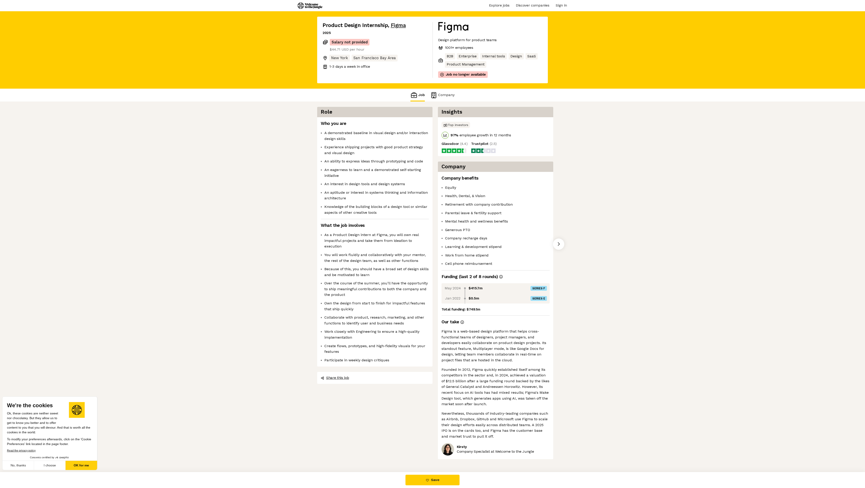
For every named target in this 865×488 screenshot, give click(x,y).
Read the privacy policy (23, 450)
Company (446, 95)
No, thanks (20, 465)
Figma (398, 25)
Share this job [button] (337, 378)
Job (421, 95)
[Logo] (310, 5)
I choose (52, 465)
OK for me (83, 465)
